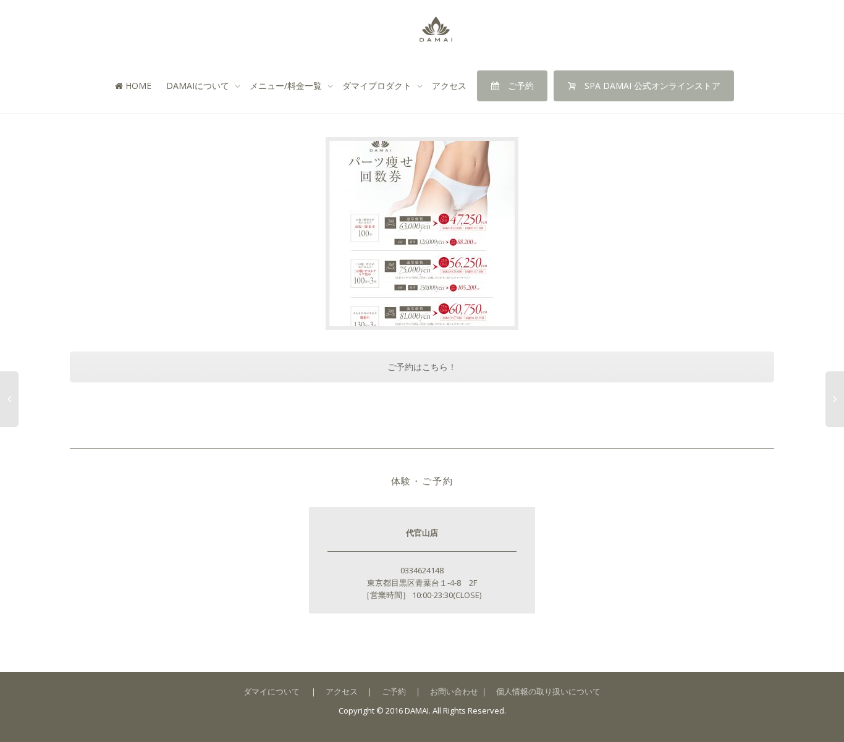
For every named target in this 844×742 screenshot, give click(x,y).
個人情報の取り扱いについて (548, 691)
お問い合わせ (454, 691)
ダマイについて (271, 691)
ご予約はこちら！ (422, 367)
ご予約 (519, 85)
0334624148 (422, 570)
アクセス (449, 85)
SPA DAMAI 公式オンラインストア (651, 85)
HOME (137, 85)
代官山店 (422, 532)
